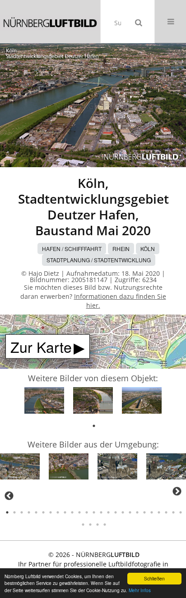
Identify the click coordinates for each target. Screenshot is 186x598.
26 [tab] (83, 524)
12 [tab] (86, 512)
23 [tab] (166, 512)
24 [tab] (173, 512)
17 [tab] (122, 512)
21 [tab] (151, 512)
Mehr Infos (140, 590)
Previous (9, 495)
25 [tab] (180, 512)
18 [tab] (130, 512)
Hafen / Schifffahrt (72, 248)
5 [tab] (36, 512)
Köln (147, 248)
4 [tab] (28, 512)
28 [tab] (97, 524)
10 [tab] (72, 512)
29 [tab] (104, 524)
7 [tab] (50, 512)
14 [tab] (101, 512)
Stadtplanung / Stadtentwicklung (98, 260)
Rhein (121, 248)
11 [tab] (79, 512)
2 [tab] (14, 512)
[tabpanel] (44, 401)
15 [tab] (108, 512)
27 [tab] (90, 524)
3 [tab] (21, 512)
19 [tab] (137, 512)
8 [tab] (57, 512)
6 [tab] (43, 512)
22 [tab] (158, 512)
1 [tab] (93, 425)
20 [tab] (144, 512)
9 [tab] (65, 512)
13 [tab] (93, 512)
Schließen (154, 578)
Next (176, 491)
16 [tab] (115, 512)
